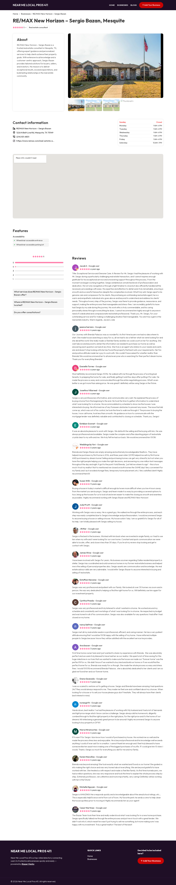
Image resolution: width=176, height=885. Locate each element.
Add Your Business (152, 5)
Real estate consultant (38, 27)
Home (112, 5)
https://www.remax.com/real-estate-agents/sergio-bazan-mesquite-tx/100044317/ (35, 141)
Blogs (134, 5)
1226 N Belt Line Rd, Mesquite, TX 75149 (34, 132)
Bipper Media (28, 864)
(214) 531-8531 (22, 136)
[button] (160, 66)
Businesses (122, 5)
